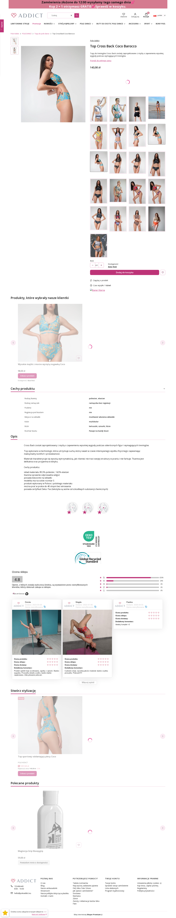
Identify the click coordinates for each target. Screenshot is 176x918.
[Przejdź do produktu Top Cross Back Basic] (137, 109)
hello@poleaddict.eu (22, 893)
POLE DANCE (26, 34)
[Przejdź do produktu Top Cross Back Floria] (98, 136)
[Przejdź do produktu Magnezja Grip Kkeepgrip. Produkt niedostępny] (50, 820)
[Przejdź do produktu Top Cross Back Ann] (118, 109)
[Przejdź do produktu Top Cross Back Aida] (118, 164)
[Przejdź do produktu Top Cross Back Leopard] (156, 219)
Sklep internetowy (87, 914)
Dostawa (76, 893)
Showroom (45, 891)
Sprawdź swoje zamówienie (116, 885)
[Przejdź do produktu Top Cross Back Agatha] (98, 109)
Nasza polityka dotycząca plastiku (55, 893)
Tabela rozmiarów (80, 883)
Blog (42, 885)
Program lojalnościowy (114, 891)
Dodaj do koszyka (124, 272)
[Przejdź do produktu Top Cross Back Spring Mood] (156, 109)
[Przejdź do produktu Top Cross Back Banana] (137, 136)
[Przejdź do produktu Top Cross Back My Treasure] (118, 219)
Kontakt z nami (47, 896)
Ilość (92, 261)
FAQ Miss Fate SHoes (82, 888)
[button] (76, 15)
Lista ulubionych (111, 888)
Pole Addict (15, 34)
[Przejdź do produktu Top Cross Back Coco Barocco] (156, 136)
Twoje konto (110, 883)
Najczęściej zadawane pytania (85, 885)
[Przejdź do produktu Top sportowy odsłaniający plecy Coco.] (50, 725)
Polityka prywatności (145, 891)
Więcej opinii (88, 682)
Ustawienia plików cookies (148, 883)
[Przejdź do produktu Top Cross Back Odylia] (98, 219)
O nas (43, 883)
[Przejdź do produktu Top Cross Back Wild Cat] (137, 219)
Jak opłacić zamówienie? (83, 891)
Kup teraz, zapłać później (147, 885)
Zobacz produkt (27, 376)
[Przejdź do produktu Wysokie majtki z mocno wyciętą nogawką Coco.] (50, 333)
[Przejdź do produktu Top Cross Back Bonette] (98, 246)
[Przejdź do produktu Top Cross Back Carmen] (137, 191)
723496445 (19, 886)
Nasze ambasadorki (49, 888)
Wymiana (77, 896)
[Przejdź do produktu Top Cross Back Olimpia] (118, 191)
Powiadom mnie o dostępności (34, 862)
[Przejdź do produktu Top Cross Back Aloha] (118, 136)
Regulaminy (142, 888)
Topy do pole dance (42, 34)
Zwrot (75, 898)
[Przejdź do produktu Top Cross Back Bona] (156, 164)
